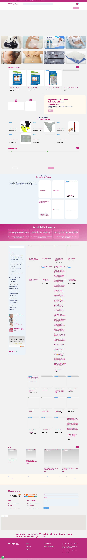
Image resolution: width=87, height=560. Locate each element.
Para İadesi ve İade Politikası (49, 548)
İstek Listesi (28, 546)
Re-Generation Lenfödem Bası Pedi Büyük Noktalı (14, 140)
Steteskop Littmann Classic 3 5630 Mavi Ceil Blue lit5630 (33, 431)
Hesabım (28, 544)
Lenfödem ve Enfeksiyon (67, 461)
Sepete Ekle (24, 75)
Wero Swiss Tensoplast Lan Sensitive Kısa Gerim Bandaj (62, 139)
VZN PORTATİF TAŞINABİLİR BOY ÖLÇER (45, 280)
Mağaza (27, 543)
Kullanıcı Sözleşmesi (48, 544)
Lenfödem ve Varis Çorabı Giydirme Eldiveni (14, 129)
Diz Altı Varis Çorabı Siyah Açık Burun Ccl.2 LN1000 (59, 259)
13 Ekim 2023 (30, 450)
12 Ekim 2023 (12, 450)
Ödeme (27, 549)
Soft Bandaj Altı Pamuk (71, 210)
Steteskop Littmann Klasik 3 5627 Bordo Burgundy (72, 280)
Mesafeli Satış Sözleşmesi (49, 546)
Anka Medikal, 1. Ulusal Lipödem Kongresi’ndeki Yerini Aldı (19, 329)
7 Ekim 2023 (66, 450)
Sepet (27, 548)
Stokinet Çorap (56, 209)
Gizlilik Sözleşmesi (47, 543)
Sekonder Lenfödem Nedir (13, 461)
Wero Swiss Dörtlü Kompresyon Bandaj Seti (38, 140)
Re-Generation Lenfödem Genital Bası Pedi (38, 129)
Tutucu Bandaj (42, 190)
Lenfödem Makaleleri (12, 460)
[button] (76, 67)
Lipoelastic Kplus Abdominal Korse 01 (18, 324)
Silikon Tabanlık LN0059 (46, 258)
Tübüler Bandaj (56, 190)
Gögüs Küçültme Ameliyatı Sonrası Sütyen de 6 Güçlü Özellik (33, 469)
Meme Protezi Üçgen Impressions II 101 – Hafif (33, 390)
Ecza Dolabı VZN (71, 409)
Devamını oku (74, 127)
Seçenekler (76, 186)
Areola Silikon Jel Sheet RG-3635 (51, 87)
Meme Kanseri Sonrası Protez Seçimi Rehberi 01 (19, 314)
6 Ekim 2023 (48, 450)
